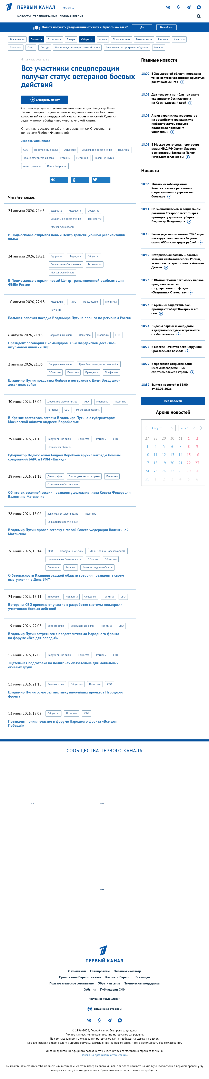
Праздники (91, 372)
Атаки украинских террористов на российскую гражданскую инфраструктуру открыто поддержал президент (174, 123)
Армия (103, 39)
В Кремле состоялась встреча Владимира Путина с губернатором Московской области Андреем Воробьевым (61, 419)
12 (164, 454)
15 (189, 454)
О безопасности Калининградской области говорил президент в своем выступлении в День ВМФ (66, 577)
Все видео (143, 977)
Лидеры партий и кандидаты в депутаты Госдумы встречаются (175, 330)
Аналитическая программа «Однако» (127, 47)
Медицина (82, 158)
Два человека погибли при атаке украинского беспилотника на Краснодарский (175, 98)
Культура (179, 39)
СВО (25, 150)
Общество (87, 39)
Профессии (111, 372)
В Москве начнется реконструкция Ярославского (176, 349)
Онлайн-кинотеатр (127, 971)
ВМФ (50, 551)
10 (147, 454)
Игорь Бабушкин (56, 166)
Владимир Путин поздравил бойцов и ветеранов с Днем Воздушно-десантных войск (64, 382)
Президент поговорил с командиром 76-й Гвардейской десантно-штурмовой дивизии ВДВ (62, 345)
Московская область (62, 227)
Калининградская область (97, 567)
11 (155, 454)
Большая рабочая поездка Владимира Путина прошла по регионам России (69, 317)
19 (164, 462)
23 (197, 462)
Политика (36, 39)
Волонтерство (56, 626)
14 (180, 454)
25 (155, 471)
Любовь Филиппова (35, 141)
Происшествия (121, 39)
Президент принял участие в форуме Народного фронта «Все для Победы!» (62, 723)
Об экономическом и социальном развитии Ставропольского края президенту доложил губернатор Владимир (176, 215)
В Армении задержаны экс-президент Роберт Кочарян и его (175, 309)
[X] (101, 180)
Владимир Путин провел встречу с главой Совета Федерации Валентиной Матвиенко (68, 531)
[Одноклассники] (80, 180)
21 (180, 462)
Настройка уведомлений (104, 998)
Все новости (17, 39)
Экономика (54, 39)
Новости (24, 16)
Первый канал (36, 7)
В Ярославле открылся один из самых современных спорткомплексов (171, 368)
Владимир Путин (104, 158)
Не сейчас (166, 27)
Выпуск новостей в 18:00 (169, 386)
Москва (158, 47)
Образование (91, 301)
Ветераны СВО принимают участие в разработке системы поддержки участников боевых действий (65, 606)
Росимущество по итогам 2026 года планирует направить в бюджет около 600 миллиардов (177, 238)
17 (147, 462)
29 (164, 438)
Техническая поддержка (142, 983)
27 (147, 438)
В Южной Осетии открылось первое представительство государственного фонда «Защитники (177, 286)
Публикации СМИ (113, 989)
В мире (71, 39)
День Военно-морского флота (108, 551)
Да (142, 27)
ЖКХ (86, 401)
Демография (55, 476)
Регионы (65, 158)
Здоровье (15, 47)
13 (172, 454)
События (90, 989)
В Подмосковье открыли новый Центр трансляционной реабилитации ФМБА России (66, 282)
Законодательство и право (38, 158)
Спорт (31, 47)
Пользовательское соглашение (71, 983)
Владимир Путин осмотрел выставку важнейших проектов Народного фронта (65, 694)
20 (172, 462)
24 (147, 471)
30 (172, 438)
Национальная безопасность (64, 559)
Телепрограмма (45, 16)
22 (189, 462)
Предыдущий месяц (145, 428)
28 (155, 438)
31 (180, 438)
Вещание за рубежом (107, 1009)
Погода (44, 47)
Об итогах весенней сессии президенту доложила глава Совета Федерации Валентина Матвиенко (69, 494)
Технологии (94, 219)
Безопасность (144, 39)
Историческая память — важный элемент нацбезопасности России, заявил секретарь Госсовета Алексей (177, 261)
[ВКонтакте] (59, 180)
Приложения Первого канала (80, 977)
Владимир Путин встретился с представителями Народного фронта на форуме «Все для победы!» (63, 635)
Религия (163, 39)
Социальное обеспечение (97, 150)
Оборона (93, 559)
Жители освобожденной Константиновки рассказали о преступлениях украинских (172, 190)
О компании (77, 971)
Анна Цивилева (32, 166)
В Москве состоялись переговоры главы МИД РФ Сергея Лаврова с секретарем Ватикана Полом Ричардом (175, 150)
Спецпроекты (100, 971)
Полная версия (71, 16)
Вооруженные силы (46, 150)
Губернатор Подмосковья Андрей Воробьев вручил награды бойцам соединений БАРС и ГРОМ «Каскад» (64, 457)
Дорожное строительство (62, 401)
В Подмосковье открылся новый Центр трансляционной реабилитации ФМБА (66, 237)
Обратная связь (109, 983)
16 (197, 454)
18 (155, 462)
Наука (73, 301)
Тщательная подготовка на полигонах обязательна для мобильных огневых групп (63, 665)
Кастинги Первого (118, 977)
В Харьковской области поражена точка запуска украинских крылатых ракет (178, 77)
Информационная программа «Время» (77, 47)
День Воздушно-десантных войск (99, 364)
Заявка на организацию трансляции (104, 1055)
